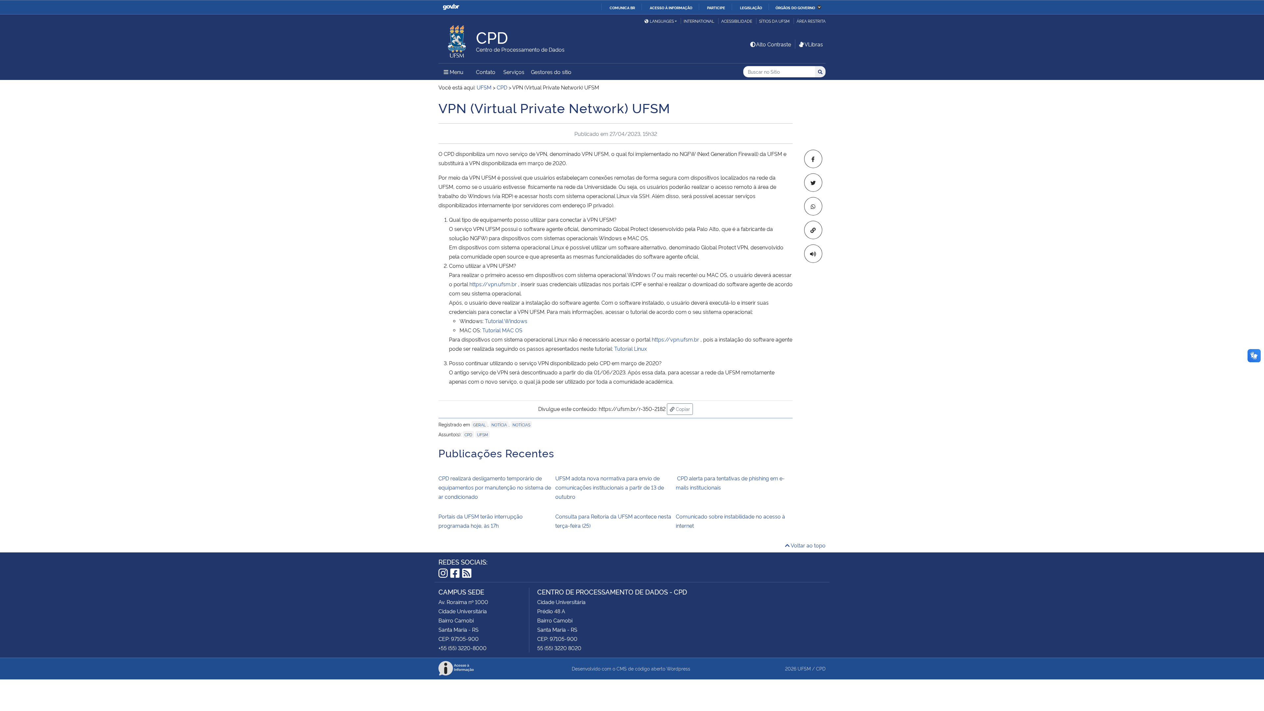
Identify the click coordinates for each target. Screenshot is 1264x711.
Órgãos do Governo (795, 7)
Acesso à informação (671, 7)
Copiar (683, 408)
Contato (485, 71)
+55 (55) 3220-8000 (462, 647)
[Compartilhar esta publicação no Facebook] (813, 159)
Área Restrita (811, 21)
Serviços (513, 71)
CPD (821, 668)
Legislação (751, 7)
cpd (468, 434)
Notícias (521, 424)
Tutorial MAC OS (502, 330)
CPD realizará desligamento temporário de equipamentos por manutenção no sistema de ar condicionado (494, 487)
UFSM (804, 668)
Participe (716, 7)
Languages (662, 21)
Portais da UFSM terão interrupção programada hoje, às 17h (480, 521)
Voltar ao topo (808, 545)
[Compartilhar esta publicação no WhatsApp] (813, 206)
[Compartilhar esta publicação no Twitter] (813, 182)
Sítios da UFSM (774, 21)
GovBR (451, 7)
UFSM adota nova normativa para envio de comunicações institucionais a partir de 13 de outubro (609, 487)
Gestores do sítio (551, 71)
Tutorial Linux (630, 348)
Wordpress (678, 668)
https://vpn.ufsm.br (493, 284)
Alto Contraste (773, 44)
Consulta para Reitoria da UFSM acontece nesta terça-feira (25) (613, 521)
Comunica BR (622, 7)
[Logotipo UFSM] (457, 39)
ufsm (482, 434)
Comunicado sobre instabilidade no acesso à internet (730, 521)
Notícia (499, 424)
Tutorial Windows (506, 320)
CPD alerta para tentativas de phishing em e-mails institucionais (730, 482)
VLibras (813, 44)
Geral (479, 424)
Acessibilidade (736, 21)
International (699, 21)
